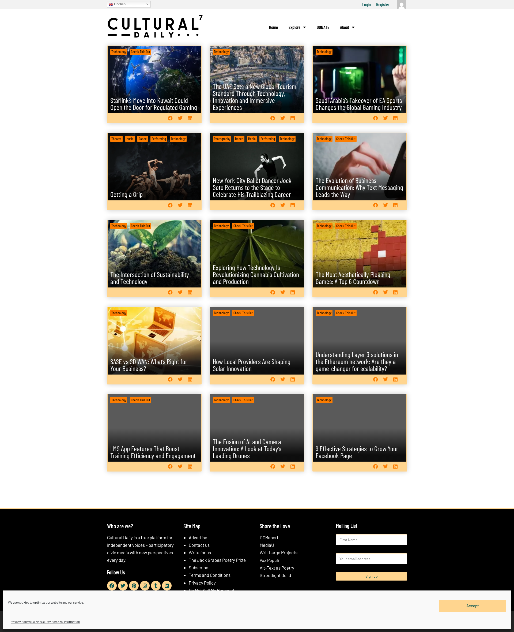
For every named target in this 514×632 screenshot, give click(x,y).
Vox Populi (269, 560)
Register (382, 4)
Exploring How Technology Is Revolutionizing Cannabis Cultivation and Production (256, 274)
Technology (118, 51)
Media (252, 138)
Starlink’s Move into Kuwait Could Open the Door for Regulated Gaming (153, 103)
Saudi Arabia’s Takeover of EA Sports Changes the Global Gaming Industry (359, 103)
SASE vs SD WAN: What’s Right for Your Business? (148, 364)
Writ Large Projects (278, 552)
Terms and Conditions (209, 575)
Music (130, 138)
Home (273, 27)
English (119, 4)
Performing (159, 138)
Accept (472, 605)
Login (366, 4)
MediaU (267, 545)
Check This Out (140, 51)
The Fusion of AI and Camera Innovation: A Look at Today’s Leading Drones (247, 448)
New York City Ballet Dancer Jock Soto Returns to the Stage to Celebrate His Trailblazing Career (252, 187)
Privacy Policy (202, 582)
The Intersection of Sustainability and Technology (149, 277)
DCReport (269, 537)
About (344, 27)
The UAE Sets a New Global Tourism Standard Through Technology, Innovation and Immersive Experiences (254, 96)
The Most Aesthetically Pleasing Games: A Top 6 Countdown (353, 277)
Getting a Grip (126, 194)
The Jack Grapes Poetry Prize (217, 560)
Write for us (200, 552)
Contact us (199, 545)
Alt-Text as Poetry (277, 567)
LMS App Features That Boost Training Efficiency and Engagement (153, 451)
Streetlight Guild (275, 575)
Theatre (116, 138)
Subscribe (198, 567)
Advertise (198, 537)
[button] (170, 118)
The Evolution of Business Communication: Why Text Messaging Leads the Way (359, 187)
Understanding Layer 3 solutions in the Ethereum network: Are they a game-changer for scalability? (357, 361)
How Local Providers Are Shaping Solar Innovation (251, 364)
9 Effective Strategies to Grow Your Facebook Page (357, 451)
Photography (222, 138)
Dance (142, 138)
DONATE (323, 27)
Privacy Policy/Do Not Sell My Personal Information (45, 621)
